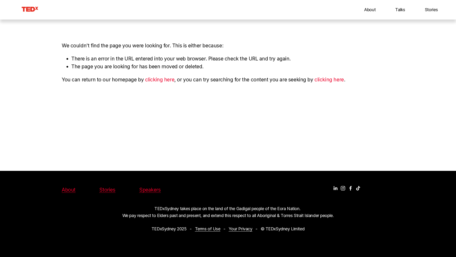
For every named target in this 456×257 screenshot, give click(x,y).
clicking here (160, 80)
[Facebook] (350, 188)
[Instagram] (343, 188)
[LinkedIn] (335, 188)
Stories (431, 9)
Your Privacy (240, 228)
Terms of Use (207, 228)
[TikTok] (358, 188)
